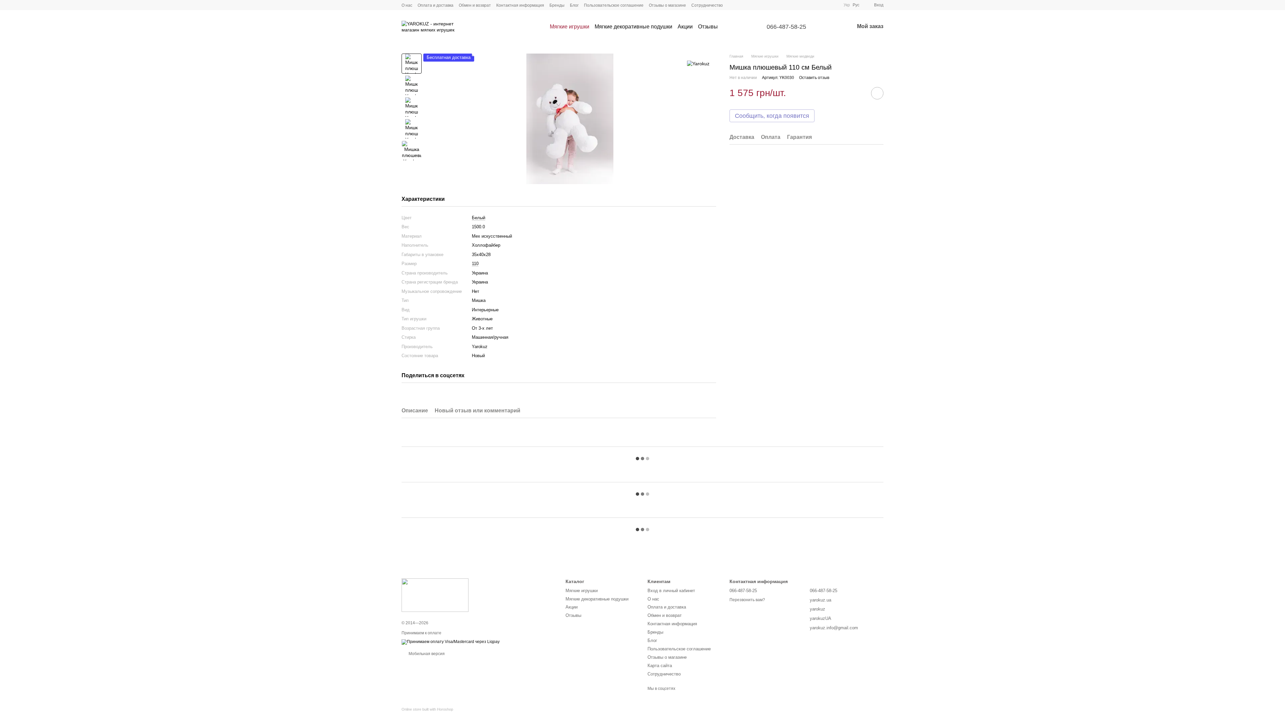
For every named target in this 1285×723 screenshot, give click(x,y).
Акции (685, 26)
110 (475, 263)
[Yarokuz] (698, 63)
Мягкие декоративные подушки (633, 26)
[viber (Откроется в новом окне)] (756, 5)
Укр (847, 5)
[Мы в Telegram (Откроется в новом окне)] (748, 5)
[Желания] (831, 26)
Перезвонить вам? (747, 599)
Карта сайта (660, 665)
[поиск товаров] (729, 26)
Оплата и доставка (435, 5)
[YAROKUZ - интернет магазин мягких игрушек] (435, 595)
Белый (478, 217)
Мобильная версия (426, 653)
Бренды (557, 5)
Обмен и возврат (475, 5)
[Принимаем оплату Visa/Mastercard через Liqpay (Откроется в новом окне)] (451, 641)
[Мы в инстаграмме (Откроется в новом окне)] (740, 5)
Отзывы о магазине (667, 5)
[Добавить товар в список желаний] (877, 93)
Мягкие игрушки (569, 26)
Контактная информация (520, 5)
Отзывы (708, 26)
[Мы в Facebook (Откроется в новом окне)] (732, 5)
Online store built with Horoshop (427, 709)
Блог (574, 5)
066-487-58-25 (786, 27)
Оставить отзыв (814, 77)
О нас (407, 5)
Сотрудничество (707, 5)
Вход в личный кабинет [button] (671, 590)
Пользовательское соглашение (614, 5)
